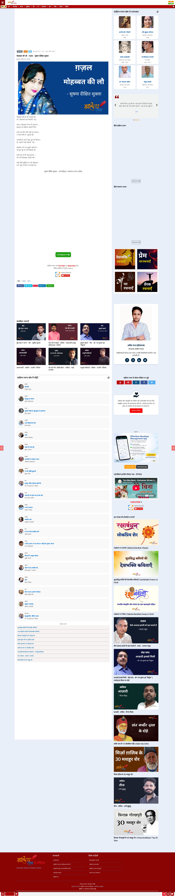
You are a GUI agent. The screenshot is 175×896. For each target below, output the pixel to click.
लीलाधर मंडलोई (29, 606)
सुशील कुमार (28, 534)
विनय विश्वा (28, 425)
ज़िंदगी (66, 6)
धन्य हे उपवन (29, 507)
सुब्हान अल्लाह (29, 604)
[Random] (168, 894)
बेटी (34, 6)
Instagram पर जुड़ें (64, 254)
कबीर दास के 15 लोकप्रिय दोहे (26, 648)
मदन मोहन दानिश (29, 498)
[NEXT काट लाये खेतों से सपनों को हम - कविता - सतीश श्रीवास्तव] (173, 448)
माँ (38, 6)
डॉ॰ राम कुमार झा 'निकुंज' (31, 486)
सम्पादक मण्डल (57, 872)
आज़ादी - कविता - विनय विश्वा (123, 712)
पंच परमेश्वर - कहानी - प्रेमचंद (26, 656)
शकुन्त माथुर (28, 389)
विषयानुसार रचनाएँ (94, 860)
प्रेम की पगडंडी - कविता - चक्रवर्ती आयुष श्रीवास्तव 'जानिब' (62, 344)
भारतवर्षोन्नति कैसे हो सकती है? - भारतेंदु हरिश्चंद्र (31, 652)
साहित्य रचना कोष (94, 864)
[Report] (16, 894)
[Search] (3, 894)
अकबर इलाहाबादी (125, 57)
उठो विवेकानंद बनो (30, 423)
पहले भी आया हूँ (29, 447)
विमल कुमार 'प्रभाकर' (30, 570)
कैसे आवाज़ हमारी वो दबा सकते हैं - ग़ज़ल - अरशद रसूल (132, 646)
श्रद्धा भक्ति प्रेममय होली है (33, 483)
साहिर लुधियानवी (29, 594)
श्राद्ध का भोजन (29, 399)
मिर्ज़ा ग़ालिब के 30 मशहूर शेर (25, 660)
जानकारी (44, 6)
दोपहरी (27, 387)
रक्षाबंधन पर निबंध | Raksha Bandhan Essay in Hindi (134, 614)
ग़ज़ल (25, 51)
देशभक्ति (15, 6)
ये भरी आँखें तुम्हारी (30, 471)
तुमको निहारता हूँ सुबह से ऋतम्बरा (35, 411)
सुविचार (28, 6)
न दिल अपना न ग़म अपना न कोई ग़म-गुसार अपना (39, 543)
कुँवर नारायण (28, 449)
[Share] (164, 894)
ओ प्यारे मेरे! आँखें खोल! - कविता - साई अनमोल (61, 369)
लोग (26, 580)
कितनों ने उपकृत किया (31, 556)
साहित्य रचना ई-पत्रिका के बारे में (61, 864)
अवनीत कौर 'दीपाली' (125, 32)
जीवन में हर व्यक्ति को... (32, 568)
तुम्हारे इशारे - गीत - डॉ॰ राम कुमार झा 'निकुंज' (92, 344)
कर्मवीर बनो (28, 519)
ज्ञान (50, 6)
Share (21, 285)
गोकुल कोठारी (147, 82)
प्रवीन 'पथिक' (28, 510)
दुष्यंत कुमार (28, 413)
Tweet (29, 285)
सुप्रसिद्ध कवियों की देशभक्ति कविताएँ (27, 627)
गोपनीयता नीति (91, 884)
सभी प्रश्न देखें (136, 181)
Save (36, 285)
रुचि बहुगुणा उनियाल (147, 32)
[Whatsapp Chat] (172, 894)
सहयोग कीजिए (136, 411)
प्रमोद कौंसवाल (29, 437)
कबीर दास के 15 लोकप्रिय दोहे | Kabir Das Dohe (131, 744)
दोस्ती (60, 6)
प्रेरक (21, 6)
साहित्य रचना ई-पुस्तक (95, 868)
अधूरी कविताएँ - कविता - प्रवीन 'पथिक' (93, 368)
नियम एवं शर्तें (83, 884)
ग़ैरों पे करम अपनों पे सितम (32, 592)
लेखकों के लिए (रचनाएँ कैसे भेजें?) (62, 868)
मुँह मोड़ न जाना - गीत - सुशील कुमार (29, 343)
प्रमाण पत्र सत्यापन (94, 872)
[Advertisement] (63, 23)
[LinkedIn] (139, 360)
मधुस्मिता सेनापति (29, 522)
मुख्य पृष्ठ (20, 51)
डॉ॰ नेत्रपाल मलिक (124, 82)
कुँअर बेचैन (28, 474)
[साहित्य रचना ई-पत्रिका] (12, 2)
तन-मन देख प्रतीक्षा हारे (32, 531)
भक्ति (55, 6)
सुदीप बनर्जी (28, 558)
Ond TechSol (90, 889)
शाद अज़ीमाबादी (29, 546)
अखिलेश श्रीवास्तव (30, 461)
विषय (3, 6)
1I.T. (83, 889)
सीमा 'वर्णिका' (28, 582)
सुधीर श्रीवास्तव (29, 401)
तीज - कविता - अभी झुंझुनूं (122, 806)
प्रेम (30, 51)
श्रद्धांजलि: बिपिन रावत (32, 616)
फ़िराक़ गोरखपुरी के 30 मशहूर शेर (26, 635)
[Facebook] (127, 360)
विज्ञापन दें (55, 877)
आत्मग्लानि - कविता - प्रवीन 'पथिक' (29, 368)
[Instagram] (133, 360)
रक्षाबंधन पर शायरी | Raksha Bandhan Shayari (131, 548)
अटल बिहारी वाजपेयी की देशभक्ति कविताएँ (28, 631)
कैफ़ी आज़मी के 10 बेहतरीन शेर (26, 643)
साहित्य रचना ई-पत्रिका (87, 886)
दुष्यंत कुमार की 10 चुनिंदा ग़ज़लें (26, 639)
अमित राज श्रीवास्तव (136, 345)
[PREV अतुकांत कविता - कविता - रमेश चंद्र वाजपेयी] (1, 448)
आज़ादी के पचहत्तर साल (32, 459)
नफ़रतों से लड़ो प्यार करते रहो (34, 495)
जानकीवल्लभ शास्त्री (147, 57)
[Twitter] (145, 360)
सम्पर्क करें (56, 860)
